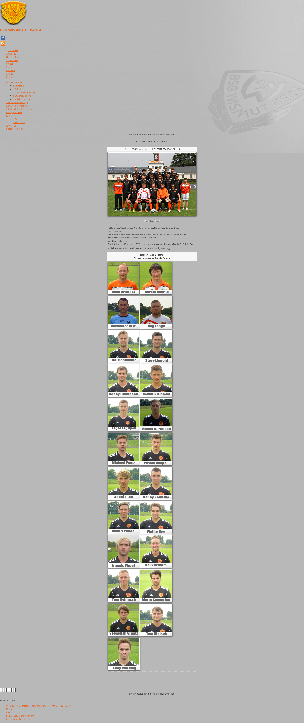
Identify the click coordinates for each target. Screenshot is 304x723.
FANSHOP (11, 125)
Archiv (9, 73)
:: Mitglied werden (22, 99)
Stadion (10, 67)
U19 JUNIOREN (14, 112)
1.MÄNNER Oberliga (17, 102)
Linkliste (10, 70)
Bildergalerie (13, 57)
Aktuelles (11, 53)
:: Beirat (17, 89)
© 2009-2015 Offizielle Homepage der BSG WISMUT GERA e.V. (38, 705)
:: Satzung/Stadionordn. (25, 92)
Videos (9, 63)
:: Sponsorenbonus (23, 95)
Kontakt (10, 76)
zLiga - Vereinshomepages (20, 715)
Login (9, 712)
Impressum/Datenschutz (19, 719)
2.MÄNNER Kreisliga (17, 105)
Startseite (13, 50)
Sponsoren (12, 60)
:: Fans (16, 119)
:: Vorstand (18, 85)
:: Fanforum (19, 122)
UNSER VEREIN (14, 82)
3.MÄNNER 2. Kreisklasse (19, 109)
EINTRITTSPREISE (15, 129)
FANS (9, 115)
